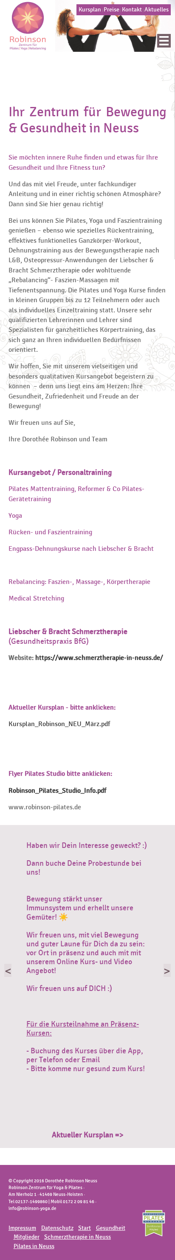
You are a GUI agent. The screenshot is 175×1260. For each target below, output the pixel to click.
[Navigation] (164, 41)
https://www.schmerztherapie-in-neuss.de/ (99, 658)
